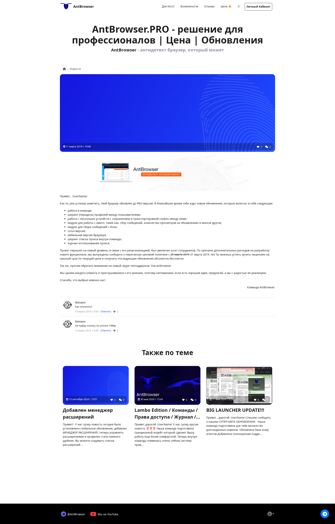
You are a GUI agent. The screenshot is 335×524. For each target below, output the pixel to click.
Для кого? (168, 6)
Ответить (105, 311)
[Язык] (271, 514)
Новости (75, 69)
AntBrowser (83, 6)
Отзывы (209, 6)
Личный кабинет (258, 6)
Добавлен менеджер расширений (88, 413)
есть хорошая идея (194, 273)
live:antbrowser (161, 266)
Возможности (189, 6)
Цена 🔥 (226, 6)
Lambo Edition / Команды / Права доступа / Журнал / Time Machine (166, 413)
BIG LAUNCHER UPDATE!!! (235, 410)
